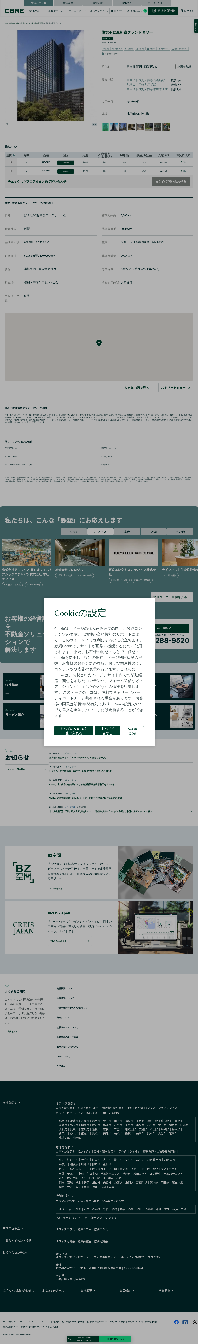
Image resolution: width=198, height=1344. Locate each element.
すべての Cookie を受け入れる (74, 730)
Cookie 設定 (132, 730)
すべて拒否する (107, 730)
